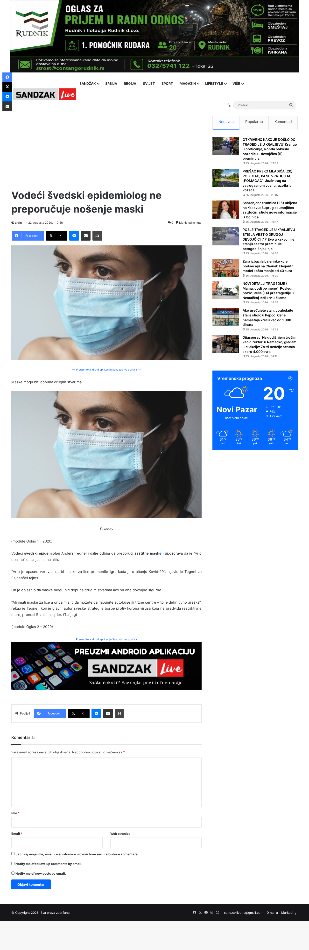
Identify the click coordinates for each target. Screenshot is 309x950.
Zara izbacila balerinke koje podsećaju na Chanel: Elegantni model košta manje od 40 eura (269, 266)
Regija (130, 83)
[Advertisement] (106, 147)
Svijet (149, 83)
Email (16, 834)
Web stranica (120, 834)
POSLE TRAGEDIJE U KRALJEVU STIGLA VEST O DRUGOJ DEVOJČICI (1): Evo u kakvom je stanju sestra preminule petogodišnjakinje (269, 239)
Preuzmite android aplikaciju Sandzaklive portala (106, 639)
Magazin (188, 83)
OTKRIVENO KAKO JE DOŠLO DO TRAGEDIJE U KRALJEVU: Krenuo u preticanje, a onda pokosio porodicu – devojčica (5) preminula (270, 148)
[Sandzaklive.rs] (44, 94)
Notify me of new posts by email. (40, 873)
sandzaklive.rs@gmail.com (243, 912)
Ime (15, 813)
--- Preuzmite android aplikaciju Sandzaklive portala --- (106, 369)
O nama (272, 912)
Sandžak (87, 83)
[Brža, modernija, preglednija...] (106, 666)
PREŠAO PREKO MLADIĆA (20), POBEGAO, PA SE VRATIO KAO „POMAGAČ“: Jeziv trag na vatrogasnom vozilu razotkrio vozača (268, 180)
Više (236, 83)
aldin (18, 222)
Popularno (254, 121)
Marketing (288, 912)
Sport (167, 83)
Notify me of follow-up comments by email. (48, 864)
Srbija (111, 83)
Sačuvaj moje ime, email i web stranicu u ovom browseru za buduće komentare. (77, 854)
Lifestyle (214, 83)
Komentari (283, 121)
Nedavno (226, 121)
